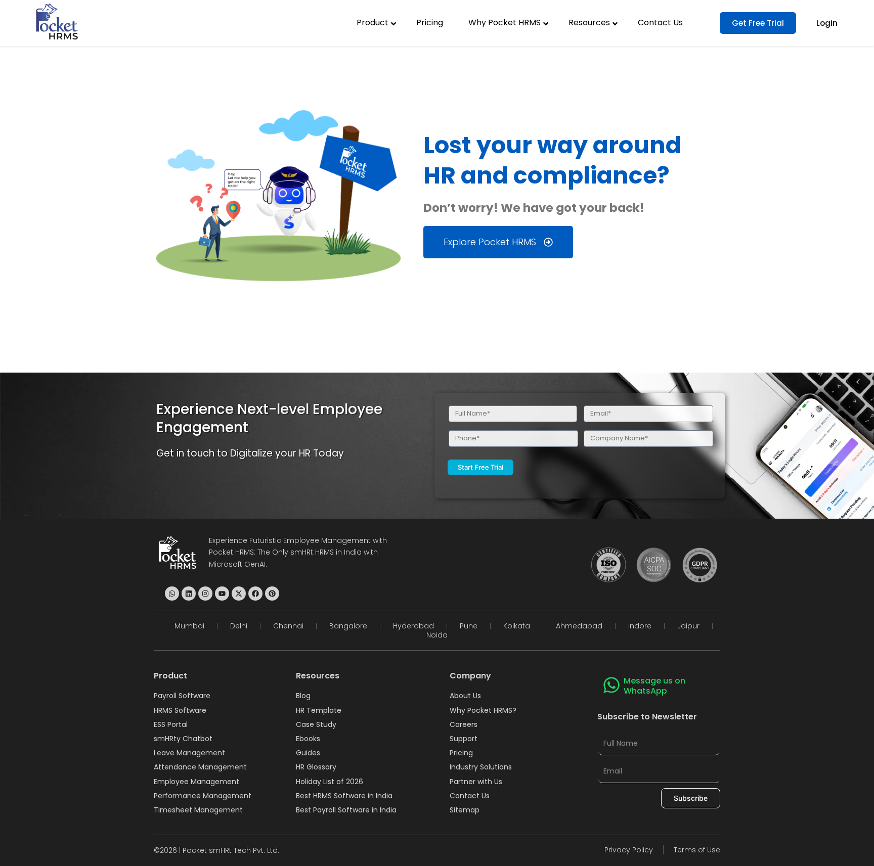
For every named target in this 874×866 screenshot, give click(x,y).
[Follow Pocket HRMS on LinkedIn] (189, 593)
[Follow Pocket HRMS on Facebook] (255, 593)
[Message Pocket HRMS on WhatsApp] (172, 593)
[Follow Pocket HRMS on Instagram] (205, 593)
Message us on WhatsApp (654, 686)
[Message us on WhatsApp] (611, 685)
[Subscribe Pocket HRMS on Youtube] (222, 593)
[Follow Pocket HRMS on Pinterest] (272, 593)
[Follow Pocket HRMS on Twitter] (239, 593)
